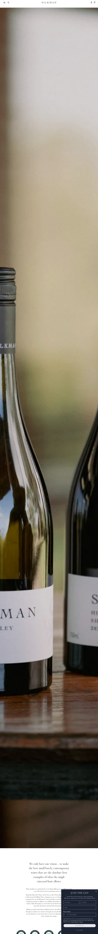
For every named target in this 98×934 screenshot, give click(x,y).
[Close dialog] (96, 891)
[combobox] (66, 914)
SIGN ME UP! (79, 925)
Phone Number (67, 911)
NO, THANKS (79, 930)
